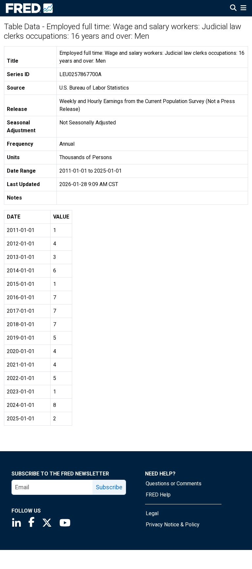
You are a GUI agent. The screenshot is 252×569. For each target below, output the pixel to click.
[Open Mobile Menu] (243, 8)
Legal (152, 513)
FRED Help (158, 495)
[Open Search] (233, 8)
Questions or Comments (173, 483)
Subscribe (109, 487)
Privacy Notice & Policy (173, 524)
